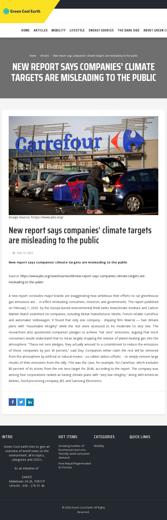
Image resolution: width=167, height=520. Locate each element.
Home (33, 55)
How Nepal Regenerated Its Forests (74, 465)
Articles (44, 55)
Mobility (99, 446)
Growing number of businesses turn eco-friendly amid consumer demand (74, 451)
